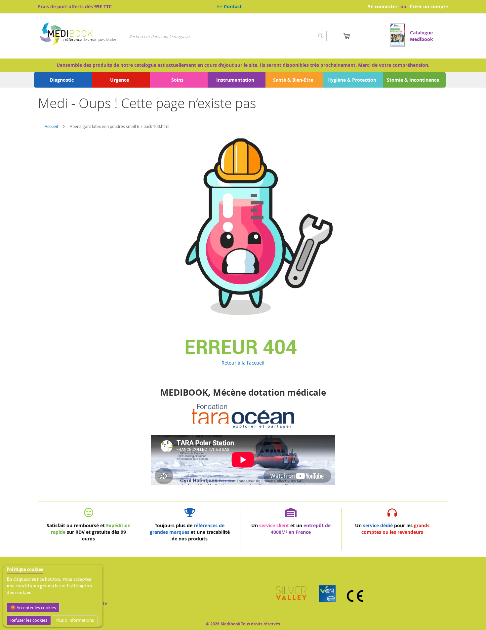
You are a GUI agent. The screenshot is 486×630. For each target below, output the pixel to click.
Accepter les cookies (36, 607)
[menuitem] (63, 80)
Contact (233, 6)
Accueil (51, 126)
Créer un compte (429, 6)
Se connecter (382, 6)
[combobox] (225, 36)
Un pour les (392, 528)
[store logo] (78, 35)
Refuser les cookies (28, 620)
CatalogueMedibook (421, 35)
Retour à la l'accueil (243, 363)
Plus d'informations (75, 620)
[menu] (243, 80)
